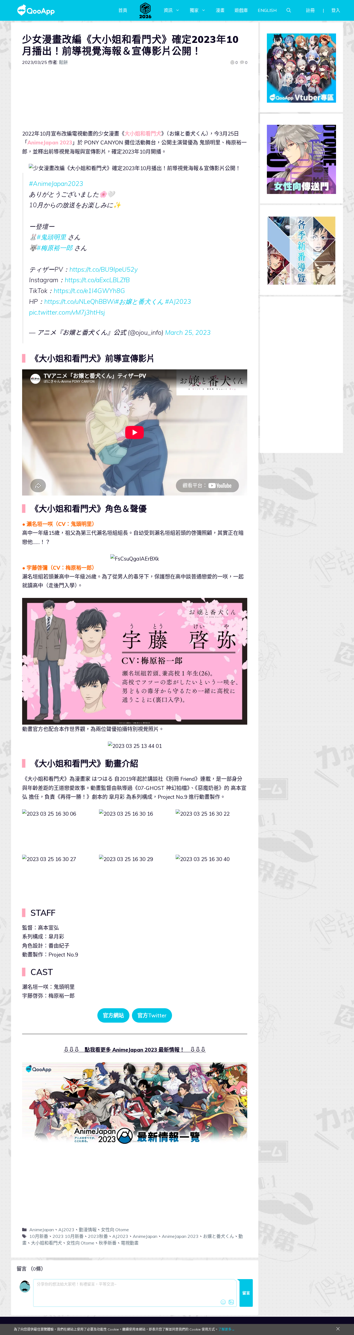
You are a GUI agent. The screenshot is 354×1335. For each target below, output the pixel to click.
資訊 (168, 10)
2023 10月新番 (68, 1236)
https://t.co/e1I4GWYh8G (89, 291)
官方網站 (113, 1015)
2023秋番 (98, 1236)
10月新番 (38, 1236)
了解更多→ (226, 1329)
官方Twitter (151, 1015)
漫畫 (220, 10)
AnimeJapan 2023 (180, 1236)
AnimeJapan (41, 1229)
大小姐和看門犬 (46, 1243)
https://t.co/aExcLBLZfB (97, 280)
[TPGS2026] (145, 10)
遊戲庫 (241, 10)
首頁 (122, 10)
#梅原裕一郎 (54, 248)
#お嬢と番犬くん (139, 301)
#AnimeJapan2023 (56, 184)
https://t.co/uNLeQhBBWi (79, 301)
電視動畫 (130, 1243)
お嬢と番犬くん (218, 1236)
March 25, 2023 (188, 332)
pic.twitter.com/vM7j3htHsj (67, 312)
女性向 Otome (115, 1229)
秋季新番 (107, 1243)
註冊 (310, 10)
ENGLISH (267, 10)
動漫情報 (88, 1229)
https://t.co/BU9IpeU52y (103, 269)
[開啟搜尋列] (289, 10)
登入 (335, 10)
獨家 (194, 10)
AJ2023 (66, 1229)
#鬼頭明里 (51, 237)
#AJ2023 (178, 301)
